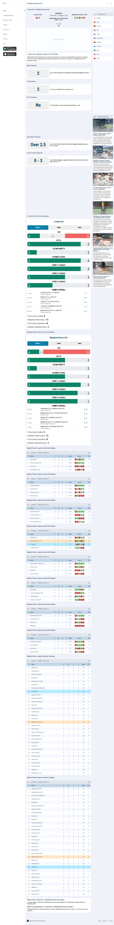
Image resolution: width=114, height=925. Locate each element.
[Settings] (107, 3)
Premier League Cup (43, 453)
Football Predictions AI (39, 921)
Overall (38, 227)
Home (4, 11)
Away (79, 227)
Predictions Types (13, 21)
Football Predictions (13, 16)
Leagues (5, 25)
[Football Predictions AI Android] (13, 48)
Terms (99, 921)
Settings (5, 39)
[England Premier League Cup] (89, 453)
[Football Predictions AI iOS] (13, 54)
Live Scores (6, 29)
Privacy (105, 921)
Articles (5, 34)
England (33, 453)
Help (13, 44)
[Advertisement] (58, 39)
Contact (110, 921)
